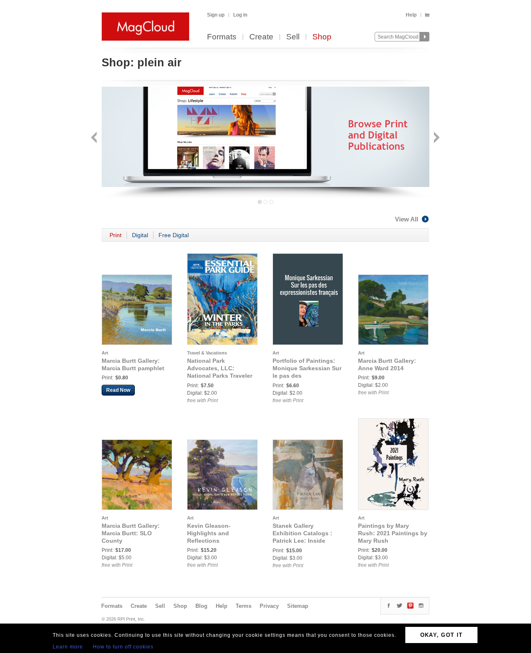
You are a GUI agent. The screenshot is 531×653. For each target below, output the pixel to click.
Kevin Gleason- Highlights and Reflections (209, 533)
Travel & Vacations (207, 352)
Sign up (215, 15)
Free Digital (173, 235)
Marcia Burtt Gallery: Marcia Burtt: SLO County (131, 533)
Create (261, 37)
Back (95, 138)
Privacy (269, 606)
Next (436, 138)
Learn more (68, 647)
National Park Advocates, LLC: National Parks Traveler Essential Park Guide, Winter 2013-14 (219, 375)
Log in (240, 15)
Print (116, 235)
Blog (201, 606)
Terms (243, 606)
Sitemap (297, 606)
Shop (321, 37)
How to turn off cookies (123, 647)
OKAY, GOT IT (441, 635)
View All (406, 219)
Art (105, 352)
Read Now (118, 390)
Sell (293, 37)
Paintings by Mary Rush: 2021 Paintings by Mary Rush (392, 533)
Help (411, 15)
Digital (140, 235)
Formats (221, 37)
